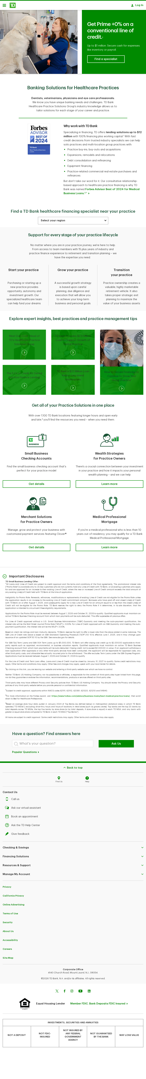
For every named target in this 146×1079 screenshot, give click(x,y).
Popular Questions (24, 752)
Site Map (8, 958)
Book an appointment (24, 816)
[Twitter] (57, 991)
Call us (15, 799)
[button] (106, 59)
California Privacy (13, 896)
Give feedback (20, 834)
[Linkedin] (89, 991)
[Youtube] (80, 991)
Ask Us (116, 743)
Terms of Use (10, 913)
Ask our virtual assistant (26, 808)
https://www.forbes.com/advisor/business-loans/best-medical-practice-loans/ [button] (91, 696)
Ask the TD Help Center (25, 825)
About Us (8, 931)
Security (7, 922)
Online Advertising (13, 904)
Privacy (7, 887)
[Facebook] (64, 991)
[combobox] (73, 220)
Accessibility (10, 940)
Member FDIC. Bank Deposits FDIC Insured (97, 1003)
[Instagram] (72, 991)
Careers (7, 949)
